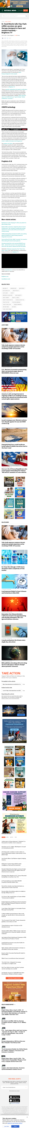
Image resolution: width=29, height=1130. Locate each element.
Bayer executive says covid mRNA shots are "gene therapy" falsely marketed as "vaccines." (14, 97)
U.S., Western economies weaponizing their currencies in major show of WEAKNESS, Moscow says (14, 371)
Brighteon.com (5, 276)
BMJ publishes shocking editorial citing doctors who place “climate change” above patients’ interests (14, 664)
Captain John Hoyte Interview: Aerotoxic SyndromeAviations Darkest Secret (13, 1068)
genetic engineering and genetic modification (16, 89)
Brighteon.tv (4, 42)
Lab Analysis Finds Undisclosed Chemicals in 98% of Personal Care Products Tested (14, 938)
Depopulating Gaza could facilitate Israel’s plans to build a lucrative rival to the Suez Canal (14, 446)
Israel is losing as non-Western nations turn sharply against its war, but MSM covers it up (14, 421)
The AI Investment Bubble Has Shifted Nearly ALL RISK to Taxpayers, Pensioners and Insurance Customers (14, 1050)
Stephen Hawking (20, 44)
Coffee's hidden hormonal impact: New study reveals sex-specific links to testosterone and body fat (13, 915)
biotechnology (24, 41)
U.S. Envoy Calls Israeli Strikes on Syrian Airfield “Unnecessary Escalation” (13, 897)
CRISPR (13, 42)
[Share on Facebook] (5, 38)
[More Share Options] (10, 38)
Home (3, 21)
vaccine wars (17, 45)
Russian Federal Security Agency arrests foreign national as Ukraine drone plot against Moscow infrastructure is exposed (14, 870)
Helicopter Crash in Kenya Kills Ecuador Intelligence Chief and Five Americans (11, 864)
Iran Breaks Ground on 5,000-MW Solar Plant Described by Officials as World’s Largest (13, 973)
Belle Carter (10, 392)
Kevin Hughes (10, 35)
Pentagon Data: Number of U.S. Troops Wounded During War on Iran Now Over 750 (14, 876)
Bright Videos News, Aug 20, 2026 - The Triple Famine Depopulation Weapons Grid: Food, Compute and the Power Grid (14, 1060)
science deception (6, 44)
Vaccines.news (8, 269)
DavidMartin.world (6, 279)
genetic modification (22, 43)
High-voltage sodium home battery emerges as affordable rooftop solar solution (13, 948)
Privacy (8, 1107)
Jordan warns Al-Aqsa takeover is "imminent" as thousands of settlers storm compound (13, 842)
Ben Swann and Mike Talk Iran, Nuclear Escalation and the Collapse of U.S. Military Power (14, 1022)
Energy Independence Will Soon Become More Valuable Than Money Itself (13, 1041)
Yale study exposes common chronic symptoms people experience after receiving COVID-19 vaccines (13, 346)
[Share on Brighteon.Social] (3, 38)
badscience (17, 41)
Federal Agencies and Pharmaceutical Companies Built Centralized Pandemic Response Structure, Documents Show (14, 903)
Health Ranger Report (8, 1004)
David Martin (18, 295)
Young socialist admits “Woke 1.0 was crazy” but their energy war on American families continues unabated (14, 932)
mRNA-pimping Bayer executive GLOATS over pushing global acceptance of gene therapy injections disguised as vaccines (14, 235)
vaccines (22, 45)
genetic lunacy (14, 43)
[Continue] (26, 1087)
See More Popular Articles (14, 978)
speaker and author (8, 143)
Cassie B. (10, 343)
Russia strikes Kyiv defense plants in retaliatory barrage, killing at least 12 (13, 892)
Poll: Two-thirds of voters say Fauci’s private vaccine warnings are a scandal (13, 968)
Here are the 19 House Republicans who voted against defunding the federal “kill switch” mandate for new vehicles (14, 470)
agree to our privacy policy (14, 1123)
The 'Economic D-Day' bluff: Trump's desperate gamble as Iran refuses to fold (13, 921)
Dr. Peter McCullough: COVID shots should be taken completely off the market (13, 568)
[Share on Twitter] (7, 38)
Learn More (6, 1126)
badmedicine (12, 41)
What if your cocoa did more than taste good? (13, 958)
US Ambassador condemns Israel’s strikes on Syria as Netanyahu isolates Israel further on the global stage (14, 853)
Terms (11, 1107)
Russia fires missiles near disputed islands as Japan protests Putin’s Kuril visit (13, 886)
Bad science (8, 21)
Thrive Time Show (7, 304)
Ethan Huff (10, 367)
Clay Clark (9, 42)
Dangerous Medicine (19, 42)
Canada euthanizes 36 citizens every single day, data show (13, 641)
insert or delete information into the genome (12, 141)
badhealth (6, 41)
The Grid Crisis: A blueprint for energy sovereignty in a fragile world (11, 962)
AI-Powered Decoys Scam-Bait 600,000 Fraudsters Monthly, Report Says (12, 881)
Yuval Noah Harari (7, 309)
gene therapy (7, 43)
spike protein (13, 44)
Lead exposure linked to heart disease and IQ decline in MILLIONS (14, 592)
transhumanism (10, 45)
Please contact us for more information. (10, 698)
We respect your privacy (14, 1090)
